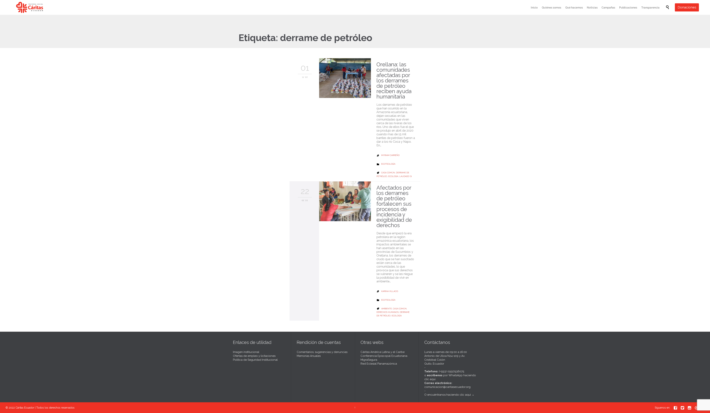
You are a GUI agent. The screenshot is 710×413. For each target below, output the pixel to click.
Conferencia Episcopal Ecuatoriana (384, 356)
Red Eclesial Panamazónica (379, 363)
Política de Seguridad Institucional (255, 359)
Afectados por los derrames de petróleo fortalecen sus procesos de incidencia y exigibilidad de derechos (394, 206)
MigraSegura (369, 359)
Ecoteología (388, 164)
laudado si (405, 176)
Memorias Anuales (309, 356)
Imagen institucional (246, 352)
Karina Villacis (389, 291)
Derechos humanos (387, 312)
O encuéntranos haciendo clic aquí (447, 394)
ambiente (386, 308)
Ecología (393, 176)
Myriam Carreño (390, 155)
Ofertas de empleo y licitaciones (254, 356)
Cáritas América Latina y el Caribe (383, 352)
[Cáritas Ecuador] (29, 7)
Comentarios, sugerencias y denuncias (322, 352)
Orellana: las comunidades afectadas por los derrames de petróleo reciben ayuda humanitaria (393, 80)
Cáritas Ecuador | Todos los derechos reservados (45, 407)
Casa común (388, 172)
